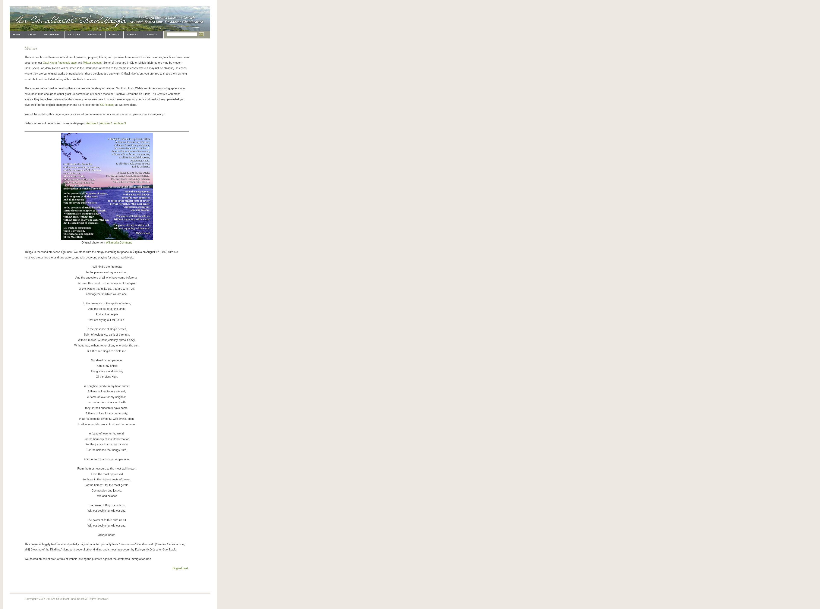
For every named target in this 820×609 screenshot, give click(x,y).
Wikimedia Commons (119, 242)
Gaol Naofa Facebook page (60, 62)
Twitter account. (92, 62)
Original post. (181, 568)
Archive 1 (92, 123)
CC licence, (107, 104)
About (32, 34)
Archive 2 (106, 123)
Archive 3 (120, 123)
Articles (74, 34)
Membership (52, 34)
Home (16, 34)
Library (132, 34)
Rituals (114, 34)
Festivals (95, 34)
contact (151, 34)
